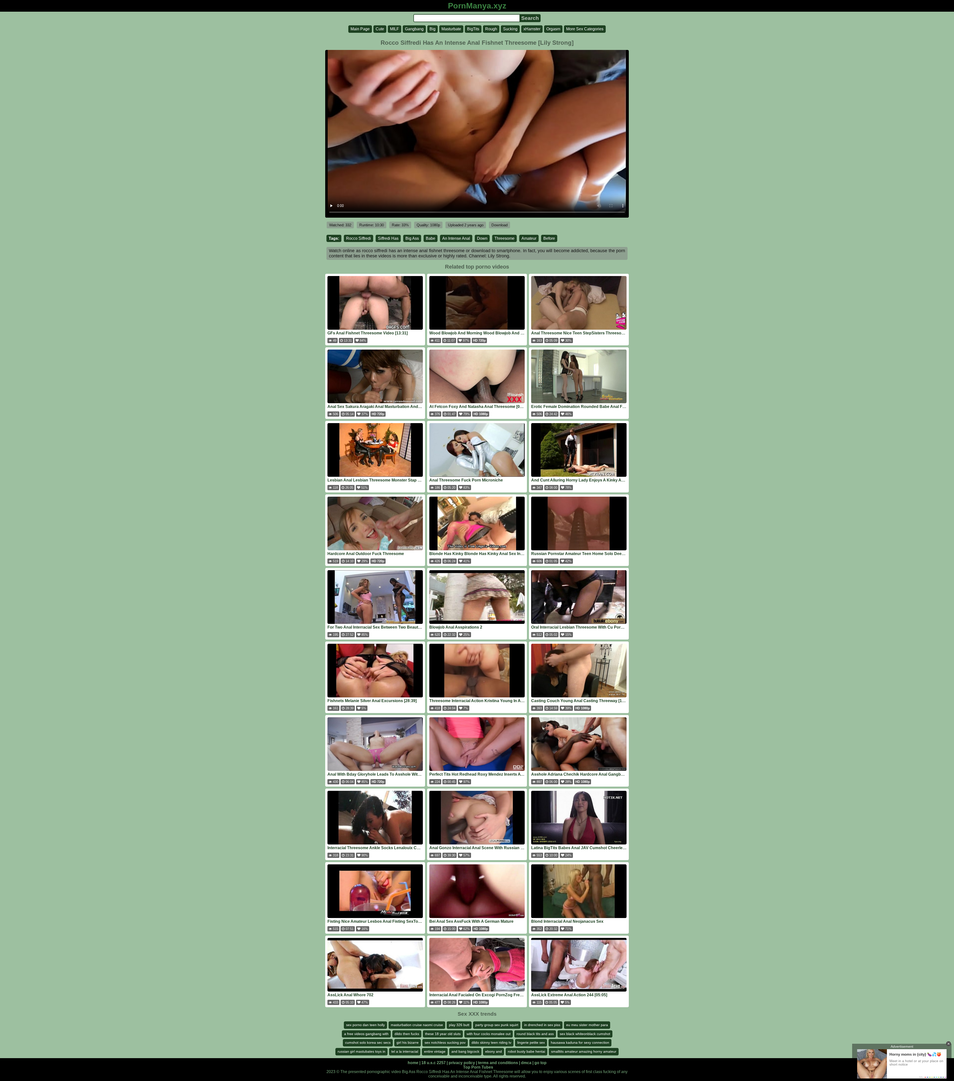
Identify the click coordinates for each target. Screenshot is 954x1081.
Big (433, 29)
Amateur (528, 238)
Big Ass (412, 238)
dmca (526, 1063)
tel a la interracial (404, 1051)
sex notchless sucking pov (445, 1042)
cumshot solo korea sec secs (368, 1042)
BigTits (473, 29)
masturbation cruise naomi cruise (417, 1025)
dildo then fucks (407, 1034)
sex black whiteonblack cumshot (585, 1034)
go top (540, 1063)
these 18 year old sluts (443, 1034)
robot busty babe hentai (526, 1051)
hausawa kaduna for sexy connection (580, 1042)
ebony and (493, 1051)
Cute (380, 29)
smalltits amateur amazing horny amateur (583, 1051)
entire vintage (434, 1051)
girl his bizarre (408, 1042)
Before (549, 238)
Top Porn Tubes (478, 1067)
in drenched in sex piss (542, 1025)
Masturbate (451, 29)
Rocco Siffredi (358, 238)
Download (499, 225)
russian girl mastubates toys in (361, 1051)
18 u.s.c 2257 (433, 1063)
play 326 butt (459, 1025)
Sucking (510, 29)
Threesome (504, 238)
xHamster (531, 29)
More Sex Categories (584, 29)
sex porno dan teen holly (365, 1025)
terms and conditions (498, 1063)
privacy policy (462, 1063)
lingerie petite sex (531, 1042)
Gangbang (414, 29)
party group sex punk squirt (496, 1025)
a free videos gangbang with (366, 1034)
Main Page (360, 29)
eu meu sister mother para (587, 1025)
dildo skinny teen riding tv (491, 1042)
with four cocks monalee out (489, 1034)
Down (482, 238)
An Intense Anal (456, 238)
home (413, 1063)
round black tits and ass (535, 1034)
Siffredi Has (388, 238)
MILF (394, 29)
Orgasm (553, 29)
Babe (430, 238)
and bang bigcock (465, 1051)
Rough (491, 29)
